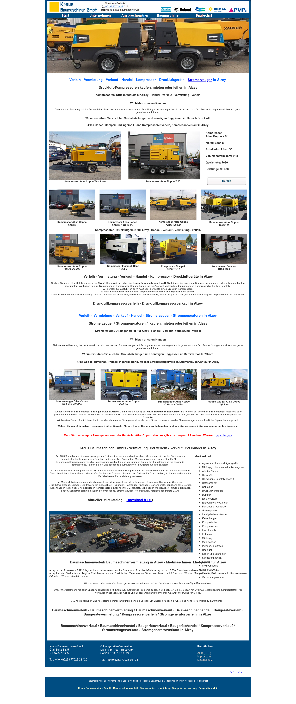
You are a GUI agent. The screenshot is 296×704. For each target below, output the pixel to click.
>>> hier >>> (224, 435)
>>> (239, 672)
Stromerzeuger (200, 79)
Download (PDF (139, 500)
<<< (231, 672)
